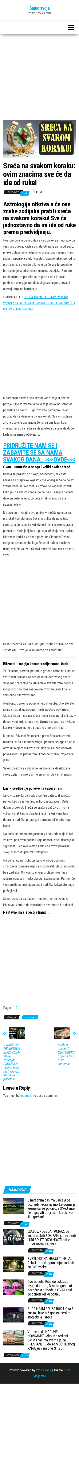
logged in (26, 1096)
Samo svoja (39, 8)
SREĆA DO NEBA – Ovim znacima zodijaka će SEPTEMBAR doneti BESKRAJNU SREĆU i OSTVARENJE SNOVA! (39, 303)
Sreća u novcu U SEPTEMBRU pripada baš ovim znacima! (66, 1054)
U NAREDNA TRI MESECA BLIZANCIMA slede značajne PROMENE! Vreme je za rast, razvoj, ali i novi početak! (11, 1062)
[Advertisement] (39, 78)
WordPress (43, 1370)
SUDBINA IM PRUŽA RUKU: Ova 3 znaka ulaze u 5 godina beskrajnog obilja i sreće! (50, 1312)
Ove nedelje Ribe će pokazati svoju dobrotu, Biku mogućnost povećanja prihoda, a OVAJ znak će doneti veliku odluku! (49, 1287)
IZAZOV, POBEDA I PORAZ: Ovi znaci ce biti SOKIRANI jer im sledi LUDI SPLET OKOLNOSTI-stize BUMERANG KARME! (51, 1237)
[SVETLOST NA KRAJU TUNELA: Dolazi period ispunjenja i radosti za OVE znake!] (13, 1264)
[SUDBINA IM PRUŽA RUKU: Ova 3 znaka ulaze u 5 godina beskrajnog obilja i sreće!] (13, 1314)
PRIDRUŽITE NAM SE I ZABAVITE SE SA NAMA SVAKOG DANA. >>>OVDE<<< (39, 452)
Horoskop (30, 1017)
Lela (39, 192)
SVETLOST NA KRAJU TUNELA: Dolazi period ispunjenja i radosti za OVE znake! (50, 1262)
